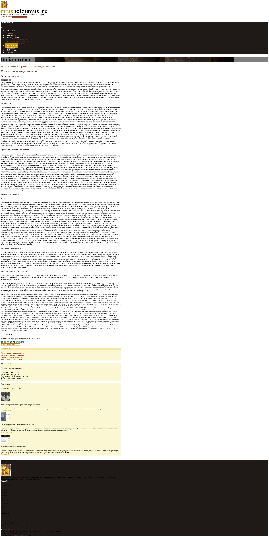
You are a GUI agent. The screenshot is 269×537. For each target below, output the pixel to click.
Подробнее (5, 481)
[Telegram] (19, 342)
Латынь (10, 52)
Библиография (6, 506)
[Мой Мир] (8, 342)
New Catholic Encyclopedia (11, 359)
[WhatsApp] (17, 342)
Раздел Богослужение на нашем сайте (14, 447)
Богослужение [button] (13, 37)
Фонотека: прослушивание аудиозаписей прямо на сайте (20, 405)
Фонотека (4, 503)
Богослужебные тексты (19, 41)
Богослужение (6, 498)
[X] (14, 342)
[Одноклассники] (5, 342)
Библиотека (15, 66)
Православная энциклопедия (32, 66)
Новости (4, 493)
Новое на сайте (14, 17)
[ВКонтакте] (2, 342)
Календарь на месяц (8, 380)
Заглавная (5, 66)
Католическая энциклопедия (12, 355)
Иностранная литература (11, 357)
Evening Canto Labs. (20, 535)
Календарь (5, 495)
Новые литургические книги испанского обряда (17, 425)
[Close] (2, 27)
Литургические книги (19, 39)
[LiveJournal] (11, 342)
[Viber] (22, 342)
